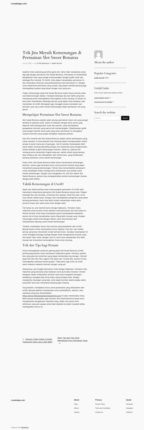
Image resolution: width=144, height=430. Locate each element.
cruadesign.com (19, 3)
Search (125, 118)
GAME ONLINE (57, 63)
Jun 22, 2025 (27, 63)
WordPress (25, 427)
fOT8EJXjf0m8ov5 (43, 63)
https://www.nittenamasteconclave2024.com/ (41, 296)
